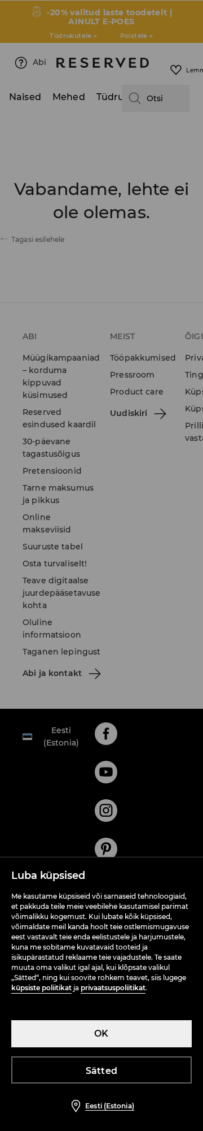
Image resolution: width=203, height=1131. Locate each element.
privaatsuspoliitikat (113, 987)
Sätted (101, 1070)
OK (101, 1033)
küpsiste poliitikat (41, 987)
